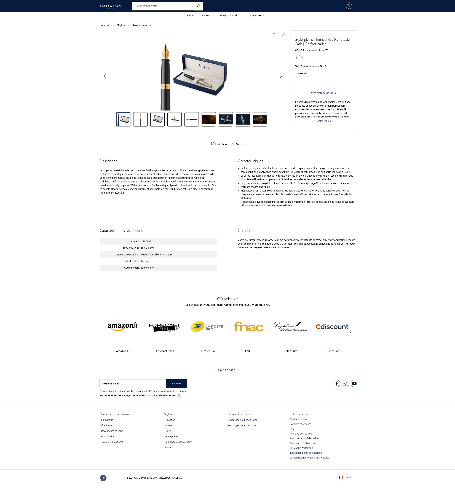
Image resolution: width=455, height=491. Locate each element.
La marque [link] (107, 420)
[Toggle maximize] (283, 35)
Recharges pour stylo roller (242, 420)
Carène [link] (168, 425)
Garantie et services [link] (300, 424)
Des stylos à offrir (228, 15)
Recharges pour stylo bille (242, 425)
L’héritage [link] (106, 425)
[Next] (350, 331)
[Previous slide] (105, 76)
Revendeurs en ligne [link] (112, 431)
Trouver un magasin (112, 442)
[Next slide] (280, 76)
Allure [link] (167, 447)
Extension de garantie (323, 93)
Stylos (189, 15)
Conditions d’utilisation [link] (302, 443)
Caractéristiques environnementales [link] (309, 457)
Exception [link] (169, 420)
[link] (179, 395)
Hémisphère (140, 25)
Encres (206, 15)
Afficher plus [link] (324, 121)
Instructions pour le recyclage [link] (306, 452)
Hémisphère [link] (171, 436)
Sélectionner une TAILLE (314, 66)
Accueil (106, 25)
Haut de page (227, 370)
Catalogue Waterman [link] (301, 448)
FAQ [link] (292, 428)
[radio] (298, 58)
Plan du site (107, 436)
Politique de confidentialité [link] (304, 438)
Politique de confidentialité (162, 391)
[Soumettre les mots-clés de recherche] (198, 6)
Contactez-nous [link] (298, 419)
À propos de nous (256, 15)
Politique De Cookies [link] (301, 433)
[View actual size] (274, 35)
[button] (349, 6)
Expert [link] (168, 431)
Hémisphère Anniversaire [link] (178, 442)
